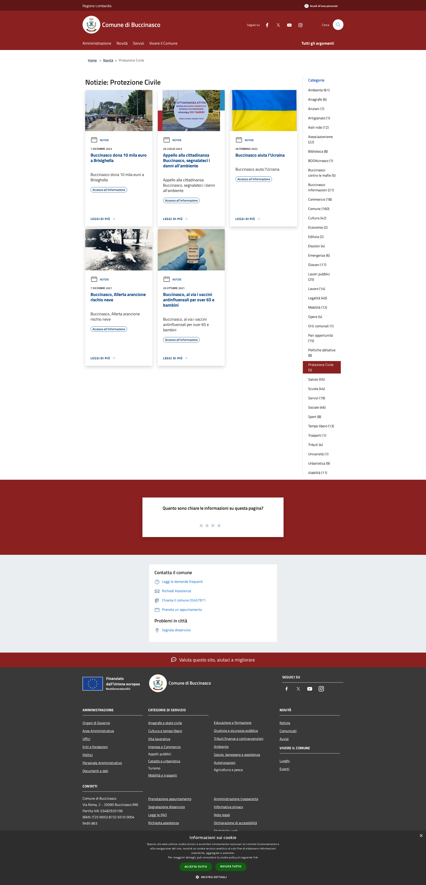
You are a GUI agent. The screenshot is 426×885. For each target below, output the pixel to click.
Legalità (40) (317, 298)
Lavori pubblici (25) (319, 276)
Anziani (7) (316, 108)
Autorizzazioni (224, 762)
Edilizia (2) (315, 236)
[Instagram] (298, 25)
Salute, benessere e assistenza (237, 754)
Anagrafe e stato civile (165, 722)
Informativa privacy (228, 806)
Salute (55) (316, 379)
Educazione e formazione (232, 722)
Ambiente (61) (318, 90)
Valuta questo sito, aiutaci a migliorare (216, 659)
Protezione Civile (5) (320, 367)
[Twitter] (276, 25)
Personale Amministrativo (102, 762)
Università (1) (318, 454)
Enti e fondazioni (95, 746)
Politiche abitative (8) (321, 352)
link (255, 857)
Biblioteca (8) (318, 151)
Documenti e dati (95, 770)
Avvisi (284, 738)
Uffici (86, 738)
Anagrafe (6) (317, 99)
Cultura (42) (317, 218)
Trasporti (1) (317, 435)
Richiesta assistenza (163, 822)
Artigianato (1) (319, 118)
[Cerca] (338, 24)
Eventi (284, 768)
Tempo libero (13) (321, 426)
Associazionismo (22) (320, 139)
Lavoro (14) (316, 288)
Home (92, 60)
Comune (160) (318, 208)
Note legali (222, 814)
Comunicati (288, 730)
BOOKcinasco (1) (320, 160)
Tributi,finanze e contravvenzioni (238, 738)
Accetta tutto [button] (196, 867)
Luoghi (285, 760)
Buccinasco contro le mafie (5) (321, 172)
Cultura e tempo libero (165, 730)
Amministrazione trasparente (236, 798)
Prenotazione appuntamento (169, 798)
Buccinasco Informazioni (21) (321, 187)
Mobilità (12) (317, 307)
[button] (213, 877)
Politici (88, 754)
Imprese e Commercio (164, 746)
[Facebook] (265, 25)
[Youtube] (287, 25)
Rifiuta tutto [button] (230, 866)
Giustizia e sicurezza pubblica (236, 730)
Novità (108, 60)
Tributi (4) (315, 444)
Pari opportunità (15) (320, 338)
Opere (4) (315, 316)
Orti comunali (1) (320, 326)
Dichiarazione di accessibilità (235, 822)
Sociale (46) (316, 407)
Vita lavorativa (159, 738)
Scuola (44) (316, 388)
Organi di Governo (96, 722)
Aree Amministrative (98, 730)
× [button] (421, 835)
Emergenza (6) (319, 255)
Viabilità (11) (317, 472)
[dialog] (213, 858)
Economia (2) (317, 227)
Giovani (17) (317, 264)
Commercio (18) (320, 199)
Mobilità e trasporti (162, 775)
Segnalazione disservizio (166, 806)
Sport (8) (314, 416)
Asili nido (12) (318, 127)
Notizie (104, 140)
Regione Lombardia (97, 5)
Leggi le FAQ (157, 814)
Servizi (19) (316, 398)
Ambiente (221, 746)
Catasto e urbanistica (164, 761)
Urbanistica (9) (319, 463)
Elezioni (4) (316, 246)
